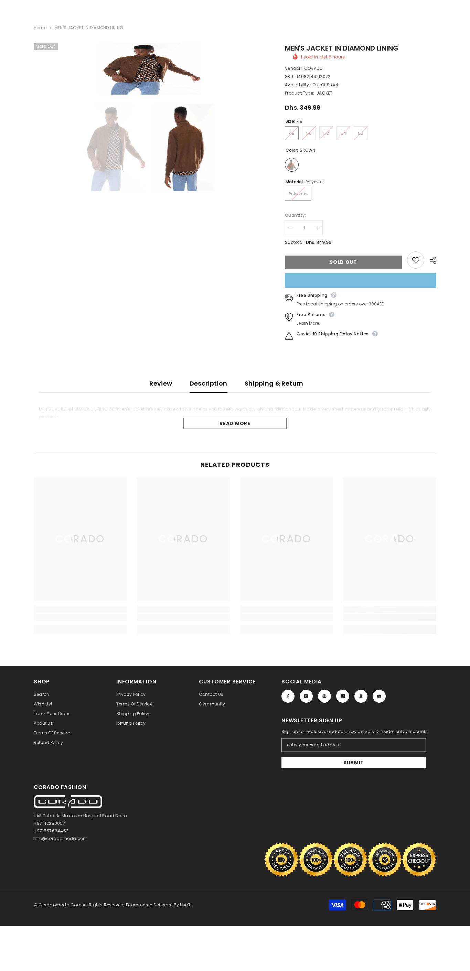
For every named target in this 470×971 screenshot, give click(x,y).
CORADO (313, 68)
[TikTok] (342, 696)
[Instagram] (306, 696)
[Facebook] (288, 696)
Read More (235, 423)
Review (160, 383)
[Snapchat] (360, 696)
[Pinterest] (324, 696)
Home (40, 28)
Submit (353, 762)
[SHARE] (430, 260)
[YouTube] (379, 696)
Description (208, 383)
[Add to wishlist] (415, 260)
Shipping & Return (274, 383)
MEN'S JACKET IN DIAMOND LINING (341, 48)
